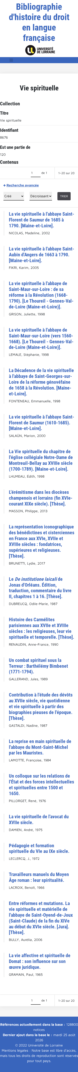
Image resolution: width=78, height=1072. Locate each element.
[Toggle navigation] (11, 60)
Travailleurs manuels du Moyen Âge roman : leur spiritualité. (39, 877)
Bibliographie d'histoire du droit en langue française (39, 22)
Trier (64, 196)
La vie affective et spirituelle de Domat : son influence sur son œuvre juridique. (39, 961)
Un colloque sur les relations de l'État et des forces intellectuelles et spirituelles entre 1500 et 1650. (41, 784)
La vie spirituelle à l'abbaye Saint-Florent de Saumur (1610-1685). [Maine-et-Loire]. (41, 422)
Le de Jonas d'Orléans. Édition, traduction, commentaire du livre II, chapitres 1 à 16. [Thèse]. (40, 587)
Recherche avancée (22, 185)
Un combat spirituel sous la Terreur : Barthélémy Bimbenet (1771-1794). (38, 666)
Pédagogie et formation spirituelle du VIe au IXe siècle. (39, 848)
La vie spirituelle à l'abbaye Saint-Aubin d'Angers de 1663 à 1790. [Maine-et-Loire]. (41, 254)
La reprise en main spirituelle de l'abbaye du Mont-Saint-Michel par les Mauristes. (40, 747)
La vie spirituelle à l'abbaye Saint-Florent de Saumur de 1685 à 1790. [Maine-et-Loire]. (41, 219)
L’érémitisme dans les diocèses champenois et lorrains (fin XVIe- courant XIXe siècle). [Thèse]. (40, 498)
